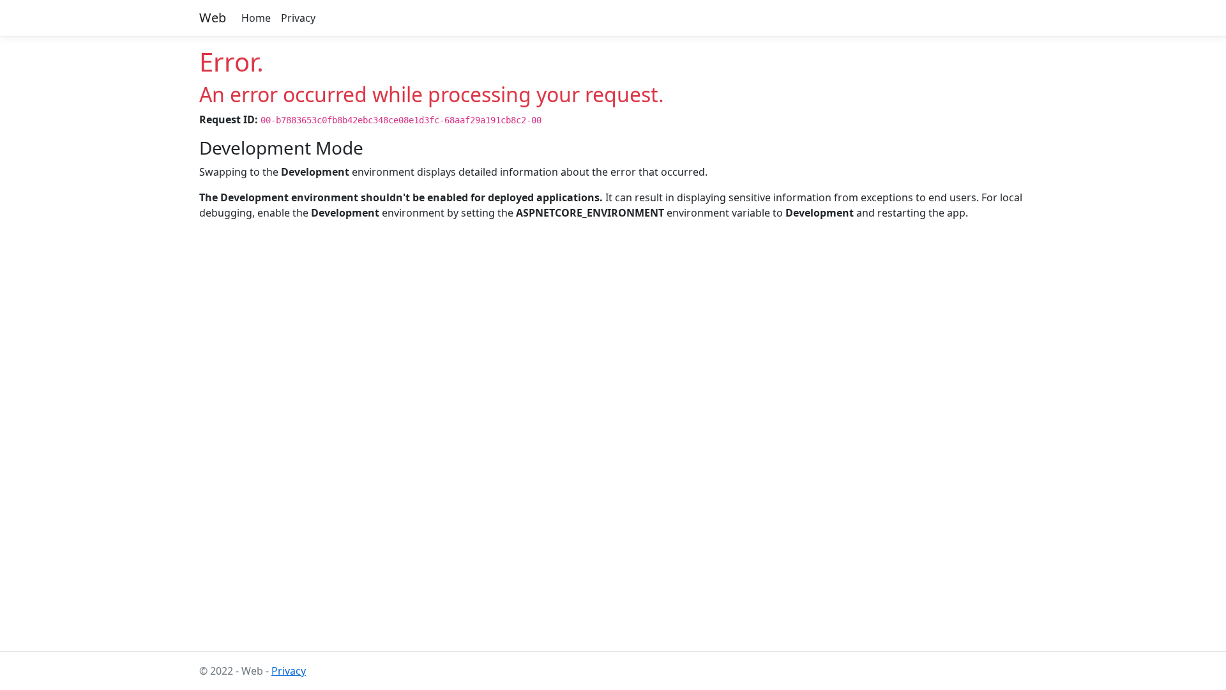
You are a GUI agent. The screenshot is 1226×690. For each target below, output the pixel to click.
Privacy (298, 18)
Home (256, 18)
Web (212, 17)
